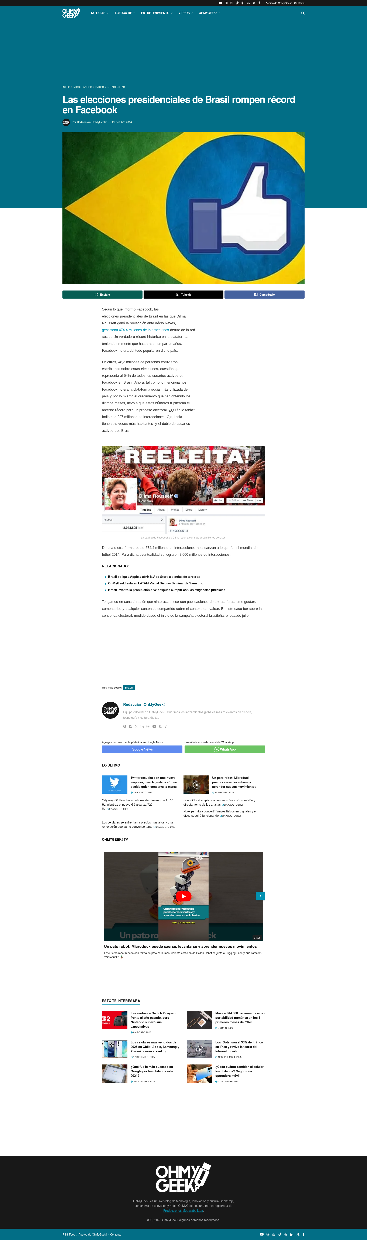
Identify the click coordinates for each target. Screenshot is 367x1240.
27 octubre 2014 (122, 122)
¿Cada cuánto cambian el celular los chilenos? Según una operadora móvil (239, 1071)
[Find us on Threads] (242, 3)
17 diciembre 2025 (144, 1057)
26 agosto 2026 (165, 826)
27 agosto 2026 (118, 809)
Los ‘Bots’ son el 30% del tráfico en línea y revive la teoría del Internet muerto (239, 1046)
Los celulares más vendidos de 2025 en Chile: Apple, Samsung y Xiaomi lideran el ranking (155, 1046)
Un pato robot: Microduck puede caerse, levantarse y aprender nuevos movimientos (234, 782)
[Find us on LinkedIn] (248, 3)
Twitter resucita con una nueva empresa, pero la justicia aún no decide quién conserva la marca (154, 782)
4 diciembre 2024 (227, 1081)
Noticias (98, 13)
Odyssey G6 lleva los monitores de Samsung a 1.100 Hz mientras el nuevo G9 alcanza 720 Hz (137, 804)
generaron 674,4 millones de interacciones (135, 330)
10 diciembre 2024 (144, 1081)
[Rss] (160, 726)
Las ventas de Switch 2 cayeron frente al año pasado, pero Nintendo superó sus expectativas (154, 1020)
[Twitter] (136, 726)
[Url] (124, 726)
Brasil (129, 687)
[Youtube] (154, 726)
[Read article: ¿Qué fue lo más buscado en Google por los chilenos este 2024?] (114, 1073)
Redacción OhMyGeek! (92, 122)
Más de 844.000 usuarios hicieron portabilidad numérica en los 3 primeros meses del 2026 (240, 1017)
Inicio (66, 87)
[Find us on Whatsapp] (231, 3)
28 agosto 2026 (224, 792)
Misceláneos (82, 87)
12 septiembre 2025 (229, 1057)
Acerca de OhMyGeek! (279, 3)
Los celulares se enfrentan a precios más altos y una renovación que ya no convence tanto (137, 824)
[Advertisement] (183, 52)
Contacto (299, 3)
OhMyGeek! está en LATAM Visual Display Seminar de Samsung (155, 583)
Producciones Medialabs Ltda (183, 1210)
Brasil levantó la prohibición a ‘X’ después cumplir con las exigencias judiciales (166, 590)
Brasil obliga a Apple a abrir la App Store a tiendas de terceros (154, 576)
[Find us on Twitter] (254, 3)
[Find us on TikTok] (237, 3)
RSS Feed (68, 1234)
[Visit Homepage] (71, 13)
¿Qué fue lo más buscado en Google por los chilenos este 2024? (152, 1071)
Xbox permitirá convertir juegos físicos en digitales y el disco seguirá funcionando (220, 813)
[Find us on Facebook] (259, 3)
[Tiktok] (166, 726)
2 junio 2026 (225, 1027)
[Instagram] (148, 726)
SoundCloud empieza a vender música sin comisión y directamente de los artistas (219, 802)
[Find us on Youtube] (220, 3)
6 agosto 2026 (142, 1032)
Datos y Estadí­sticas (110, 87)
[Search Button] (303, 13)
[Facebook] (130, 726)
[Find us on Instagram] (226, 3)
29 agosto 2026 (142, 792)
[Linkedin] (142, 726)
